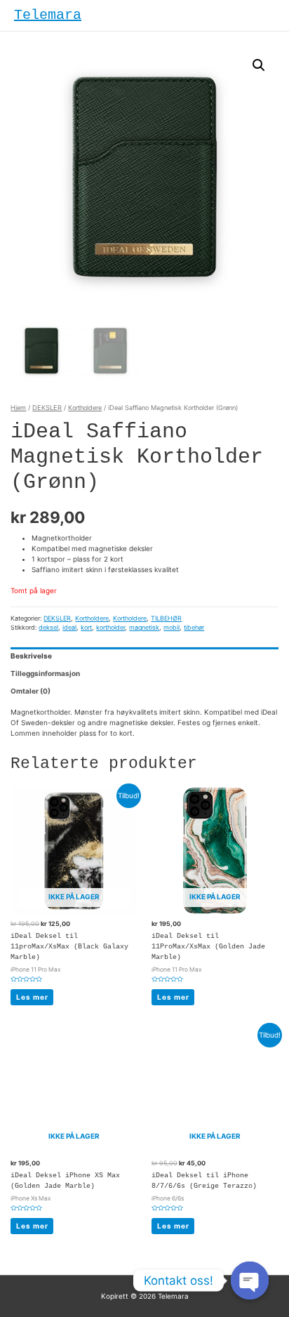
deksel (48, 627)
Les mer (32, 997)
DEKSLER (47, 407)
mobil (171, 627)
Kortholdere (85, 407)
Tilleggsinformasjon (45, 673)
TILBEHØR (166, 618)
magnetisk (144, 627)
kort (86, 627)
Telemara (47, 15)
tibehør (194, 627)
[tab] (144, 656)
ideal (69, 627)
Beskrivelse (31, 655)
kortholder (110, 627)
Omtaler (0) (31, 691)
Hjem (18, 407)
